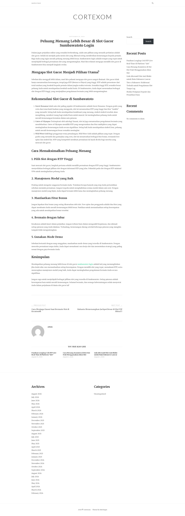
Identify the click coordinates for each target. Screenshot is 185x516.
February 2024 (37, 493)
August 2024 (36, 473)
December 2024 (37, 460)
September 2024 (38, 470)
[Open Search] (153, 3)
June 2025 (35, 440)
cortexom (92, 17)
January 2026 (36, 417)
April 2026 (35, 407)
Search (129, 37)
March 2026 (36, 410)
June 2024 (35, 480)
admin (50, 327)
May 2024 (35, 483)
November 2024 (37, 463)
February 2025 (37, 454)
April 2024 (35, 487)
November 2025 (37, 424)
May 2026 (35, 404)
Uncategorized (100, 394)
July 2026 (35, 397)
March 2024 (36, 490)
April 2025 (35, 447)
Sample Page (36, 3)
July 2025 (35, 437)
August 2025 (36, 434)
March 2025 (36, 450)
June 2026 (35, 401)
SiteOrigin (103, 510)
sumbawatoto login (85, 264)
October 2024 (36, 467)
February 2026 (37, 414)
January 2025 (36, 457)
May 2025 (35, 444)
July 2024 (35, 477)
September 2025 (38, 430)
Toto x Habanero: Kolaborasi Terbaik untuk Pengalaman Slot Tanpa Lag (139, 86)
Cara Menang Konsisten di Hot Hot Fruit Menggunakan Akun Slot (139, 70)
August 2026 (36, 394)
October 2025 (36, 427)
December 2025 (37, 420)
